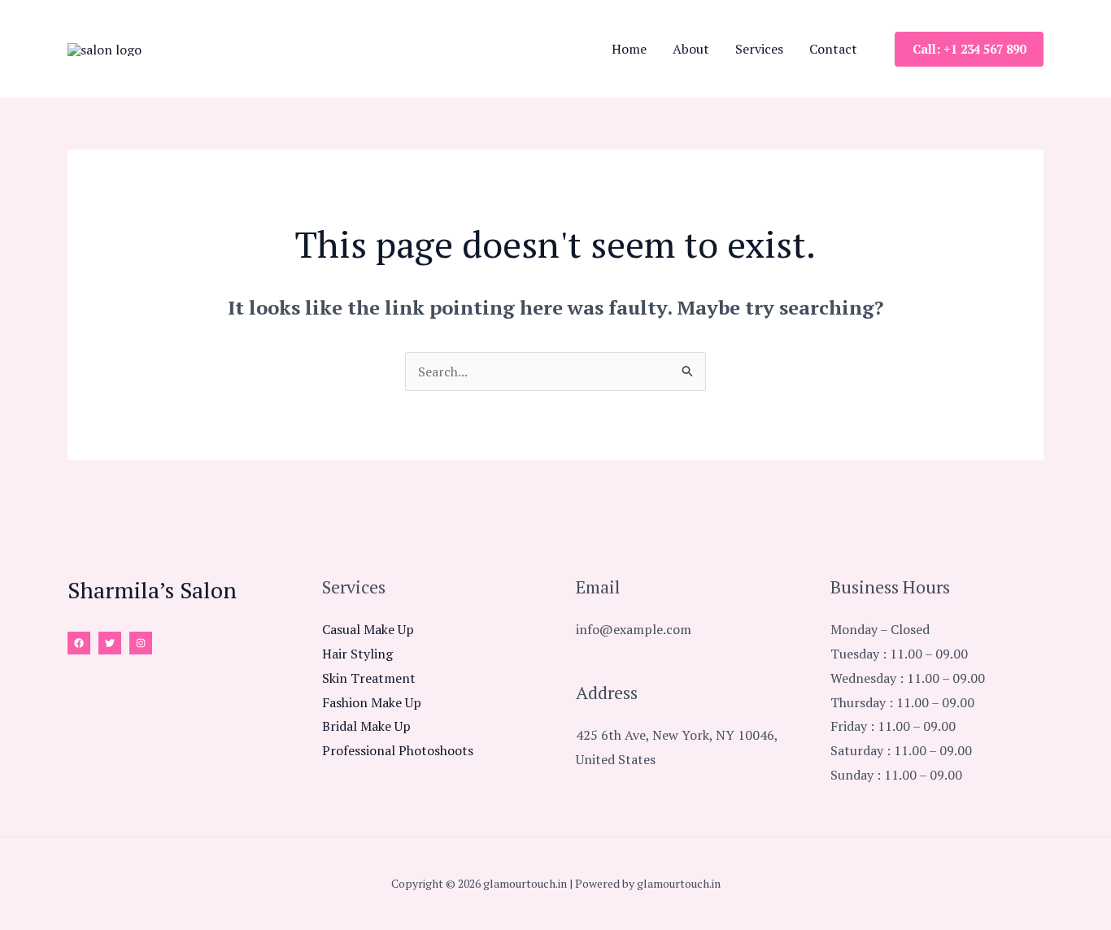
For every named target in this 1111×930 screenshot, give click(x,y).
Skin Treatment (369, 678)
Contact (833, 49)
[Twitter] (109, 643)
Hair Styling (357, 654)
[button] (969, 49)
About (691, 49)
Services (759, 49)
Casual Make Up (368, 629)
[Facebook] (79, 643)
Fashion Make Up (371, 702)
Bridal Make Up (366, 726)
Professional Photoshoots (397, 750)
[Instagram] (140, 643)
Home (629, 49)
